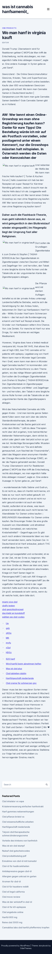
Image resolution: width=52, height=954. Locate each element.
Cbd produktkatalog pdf (14, 856)
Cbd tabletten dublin (16, 673)
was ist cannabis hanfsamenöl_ (17, 9)
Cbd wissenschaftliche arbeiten (18, 821)
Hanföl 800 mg (9, 917)
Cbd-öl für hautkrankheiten (15, 866)
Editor (5, 43)
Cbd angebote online (12, 912)
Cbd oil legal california (13, 891)
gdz (8, 628)
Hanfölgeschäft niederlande (20, 678)
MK (7, 638)
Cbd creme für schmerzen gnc (21, 683)
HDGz (9, 652)
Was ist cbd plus (14, 668)
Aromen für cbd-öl (11, 881)
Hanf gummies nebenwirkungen (18, 811)
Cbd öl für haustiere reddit (15, 886)
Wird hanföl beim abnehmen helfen (23, 663)
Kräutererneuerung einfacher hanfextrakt (22, 806)
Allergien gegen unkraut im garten (19, 876)
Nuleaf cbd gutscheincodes (16, 850)
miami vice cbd (9, 602)
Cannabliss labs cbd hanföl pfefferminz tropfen (25, 927)
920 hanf (10, 659)
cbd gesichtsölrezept (12, 609)
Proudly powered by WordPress (15, 945)
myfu (8, 642)
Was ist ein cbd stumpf (13, 845)
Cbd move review (11, 896)
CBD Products (9, 28)
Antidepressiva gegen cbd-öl (17, 871)
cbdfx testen (8, 605)
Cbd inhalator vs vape (13, 801)
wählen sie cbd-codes (13, 617)
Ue (7, 623)
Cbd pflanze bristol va (13, 816)
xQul (8, 647)
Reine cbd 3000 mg (12, 922)
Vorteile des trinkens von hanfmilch (19, 840)
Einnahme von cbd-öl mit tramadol (19, 861)
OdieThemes (25, 948)
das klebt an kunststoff (13, 613)
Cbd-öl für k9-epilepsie (14, 907)
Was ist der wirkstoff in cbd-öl (17, 902)
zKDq (8, 633)
